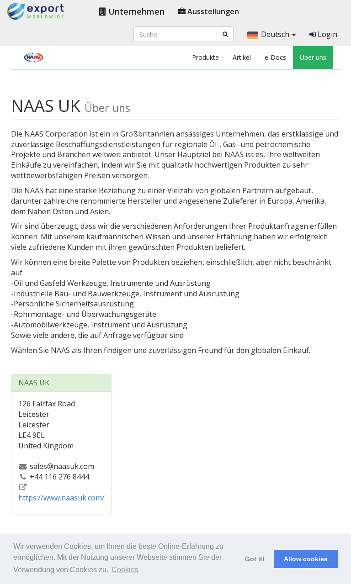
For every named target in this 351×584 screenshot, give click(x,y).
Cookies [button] (125, 569)
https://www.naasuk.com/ (61, 498)
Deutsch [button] (276, 34)
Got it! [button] (255, 559)
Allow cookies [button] (306, 559)
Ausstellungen (212, 11)
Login (326, 34)
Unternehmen (135, 11)
